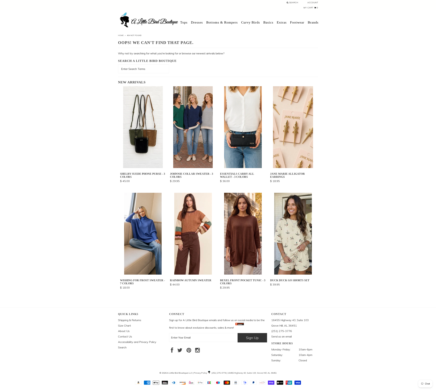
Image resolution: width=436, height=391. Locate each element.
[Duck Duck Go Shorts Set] (293, 273)
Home (120, 35)
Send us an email (281, 336)
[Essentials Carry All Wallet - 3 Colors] (243, 167)
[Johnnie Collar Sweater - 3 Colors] (193, 167)
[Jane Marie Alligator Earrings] (293, 167)
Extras (282, 22)
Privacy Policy (200, 373)
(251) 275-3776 (219, 373)
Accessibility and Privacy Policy (137, 342)
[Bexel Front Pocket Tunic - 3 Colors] (243, 273)
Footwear (297, 22)
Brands (313, 22)
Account (312, 2)
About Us (124, 331)
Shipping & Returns (129, 320)
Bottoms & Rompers (222, 22)
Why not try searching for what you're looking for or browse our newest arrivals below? (171, 53)
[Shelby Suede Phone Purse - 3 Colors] (143, 167)
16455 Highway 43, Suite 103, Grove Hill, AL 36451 (252, 373)
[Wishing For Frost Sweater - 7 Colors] (143, 273)
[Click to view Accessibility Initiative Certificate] (240, 327)
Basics (268, 22)
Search (293, 2)
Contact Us (125, 336)
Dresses (197, 22)
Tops (184, 22)
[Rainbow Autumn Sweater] (193, 273)
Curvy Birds (250, 22)
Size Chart (124, 325)
